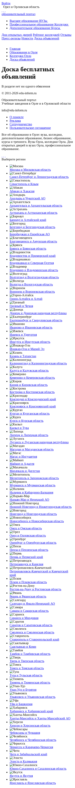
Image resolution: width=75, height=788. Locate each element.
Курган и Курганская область (30, 413)
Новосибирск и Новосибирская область (37, 521)
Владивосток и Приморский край (33, 255)
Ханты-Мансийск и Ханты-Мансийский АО (40, 718)
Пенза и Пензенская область (29, 550)
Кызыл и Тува (19, 428)
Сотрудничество (21, 124)
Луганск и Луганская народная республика (39, 442)
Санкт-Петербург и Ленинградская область (39, 177)
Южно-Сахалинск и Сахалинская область (38, 768)
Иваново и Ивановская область (31, 327)
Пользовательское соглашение (30, 128)
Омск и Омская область (26, 528)
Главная (15, 48)
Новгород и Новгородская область (33, 514)
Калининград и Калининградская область (38, 363)
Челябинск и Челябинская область (33, 740)
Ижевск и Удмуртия (23, 334)
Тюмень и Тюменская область (30, 682)
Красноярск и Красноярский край (33, 406)
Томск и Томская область (27, 668)
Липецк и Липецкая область (29, 435)
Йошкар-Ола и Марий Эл (27, 349)
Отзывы (65, 34)
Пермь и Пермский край (26, 557)
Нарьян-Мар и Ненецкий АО (29, 499)
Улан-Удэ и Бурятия (23, 689)
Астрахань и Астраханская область (33, 212)
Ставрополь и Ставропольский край (34, 639)
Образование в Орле (24, 52)
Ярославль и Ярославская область (33, 783)
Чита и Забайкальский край (28, 754)
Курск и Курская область (26, 420)
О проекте (17, 117)
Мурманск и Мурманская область (32, 485)
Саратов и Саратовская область (31, 625)
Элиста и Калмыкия (23, 761)
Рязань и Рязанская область (28, 596)
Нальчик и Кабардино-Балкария (31, 492)
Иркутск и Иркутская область (30, 341)
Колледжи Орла (20, 56)
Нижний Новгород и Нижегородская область (41, 506)
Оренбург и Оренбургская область (33, 542)
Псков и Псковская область (28, 582)
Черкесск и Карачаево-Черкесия (31, 747)
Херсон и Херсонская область (30, 725)
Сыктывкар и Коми (23, 646)
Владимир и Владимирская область (34, 270)
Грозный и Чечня (21, 306)
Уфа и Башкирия (21, 704)
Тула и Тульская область (26, 675)
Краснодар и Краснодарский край (33, 399)
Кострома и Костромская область (32, 392)
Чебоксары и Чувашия (25, 732)
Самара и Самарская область (29, 610)
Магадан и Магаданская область (32, 449)
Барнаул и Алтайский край (28, 220)
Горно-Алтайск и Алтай (26, 298)
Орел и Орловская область (28, 535)
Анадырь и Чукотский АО (27, 198)
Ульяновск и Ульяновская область (32, 697)
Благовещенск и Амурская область (33, 241)
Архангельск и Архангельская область (36, 205)
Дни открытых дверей (17, 34)
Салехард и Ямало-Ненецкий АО (32, 603)
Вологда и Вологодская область (31, 284)
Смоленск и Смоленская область (32, 632)
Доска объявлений (46, 38)
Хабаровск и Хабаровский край (31, 711)
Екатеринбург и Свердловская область (36, 320)
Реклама (15, 120)
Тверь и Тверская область (27, 661)
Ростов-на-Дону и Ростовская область (35, 589)
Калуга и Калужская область (29, 370)
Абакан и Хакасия (22, 191)
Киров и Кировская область (29, 385)
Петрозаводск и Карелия (26, 564)
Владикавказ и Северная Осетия (32, 263)
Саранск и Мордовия (24, 618)
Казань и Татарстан (23, 356)
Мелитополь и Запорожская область (34, 478)
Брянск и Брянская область (28, 248)
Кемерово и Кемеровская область (32, 377)
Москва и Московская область (30, 169)
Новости (27, 38)
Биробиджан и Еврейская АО (30, 234)
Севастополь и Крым (24, 184)
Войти (6, 3)
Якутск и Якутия (21, 775)
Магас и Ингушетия (23, 456)
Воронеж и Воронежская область (32, 291)
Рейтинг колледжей (46, 34)
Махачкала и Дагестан (25, 471)
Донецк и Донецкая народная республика (38, 313)
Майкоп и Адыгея (22, 463)
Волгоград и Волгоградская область (34, 277)
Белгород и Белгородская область (32, 227)
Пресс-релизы (11, 38)
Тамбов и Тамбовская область (30, 654)
